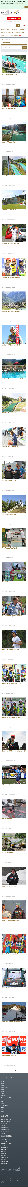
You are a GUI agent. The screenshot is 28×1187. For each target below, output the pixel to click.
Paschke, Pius (3, 1153)
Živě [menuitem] (8, 29)
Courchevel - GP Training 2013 (9, 413)
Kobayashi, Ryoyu (4, 1147)
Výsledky (3, 1083)
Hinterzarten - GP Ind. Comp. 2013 (11, 649)
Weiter (16, 1070)
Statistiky (3, 1089)
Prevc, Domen (4, 1155)
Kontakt (2, 1173)
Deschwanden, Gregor (5, 1139)
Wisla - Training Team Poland (9, 548)
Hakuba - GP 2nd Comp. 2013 (9, 74)
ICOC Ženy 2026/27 (5, 1133)
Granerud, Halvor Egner (6, 1143)
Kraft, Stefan (3, 1149)
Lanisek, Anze (4, 1151)
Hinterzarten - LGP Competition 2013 (11, 717)
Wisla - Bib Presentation (8, 582)
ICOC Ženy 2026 (4, 1125)
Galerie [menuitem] (9, 32)
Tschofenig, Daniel (4, 1161)
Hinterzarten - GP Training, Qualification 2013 (14, 751)
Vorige (12, 1070)
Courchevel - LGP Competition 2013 (11, 311)
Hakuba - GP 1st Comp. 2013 (9, 108)
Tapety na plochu (4, 1105)
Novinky (2, 1081)
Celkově (2, 1085)
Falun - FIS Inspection (7, 852)
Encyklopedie (4, 1095)
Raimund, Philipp (4, 1157)
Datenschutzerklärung (5, 1177)
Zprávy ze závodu (4, 1087)
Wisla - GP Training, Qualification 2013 (12, 616)
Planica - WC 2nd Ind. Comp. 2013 (10, 886)
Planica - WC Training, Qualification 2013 (12, 1022)
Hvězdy (2, 1113)
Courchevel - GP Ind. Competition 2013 (12, 277)
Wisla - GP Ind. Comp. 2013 (9, 480)
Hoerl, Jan (3, 1145)
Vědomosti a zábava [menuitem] (18, 32)
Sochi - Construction (7, 819)
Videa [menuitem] (2, 35)
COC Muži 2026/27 (5, 1131)
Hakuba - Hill (5, 176)
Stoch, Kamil (3, 1159)
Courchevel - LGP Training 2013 (10, 446)
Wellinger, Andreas (5, 1163)
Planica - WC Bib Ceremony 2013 (10, 920)
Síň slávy (2, 1111)
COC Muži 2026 (4, 1123)
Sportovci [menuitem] (3, 32)
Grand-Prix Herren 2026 (6, 1119)
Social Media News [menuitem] (15, 35)
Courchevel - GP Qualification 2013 (11, 345)
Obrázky (2, 1175)
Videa (2, 1101)
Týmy (2, 1109)
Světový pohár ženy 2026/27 (7, 1129)
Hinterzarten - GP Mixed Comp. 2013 (11, 683)
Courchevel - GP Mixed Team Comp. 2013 (12, 379)
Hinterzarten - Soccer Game (9, 785)
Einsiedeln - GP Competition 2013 (10, 210)
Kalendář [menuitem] (21, 29)
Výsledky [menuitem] (14, 29)
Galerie (2, 1103)
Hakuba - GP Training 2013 (8, 142)
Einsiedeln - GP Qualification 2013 (11, 243)
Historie (2, 1093)
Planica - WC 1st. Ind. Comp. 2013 (10, 988)
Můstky (2, 1091)
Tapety (2, 1107)
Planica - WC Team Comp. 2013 (10, 954)
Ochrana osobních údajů (18, 3)
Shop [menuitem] (7, 35)
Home (2, 39)
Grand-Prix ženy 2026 (5, 1121)
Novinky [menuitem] (3, 29)
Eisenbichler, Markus (5, 1141)
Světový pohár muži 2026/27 (7, 1127)
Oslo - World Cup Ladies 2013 (9, 1055)
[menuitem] (24, 25)
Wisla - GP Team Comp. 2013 (9, 514)
